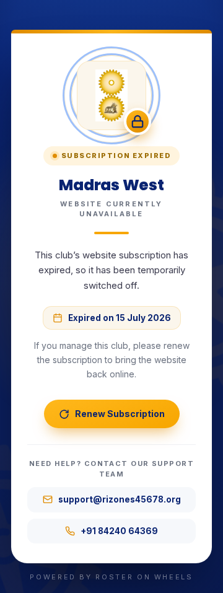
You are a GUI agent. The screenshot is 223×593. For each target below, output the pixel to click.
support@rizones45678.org (119, 499)
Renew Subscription (120, 413)
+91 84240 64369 (119, 531)
